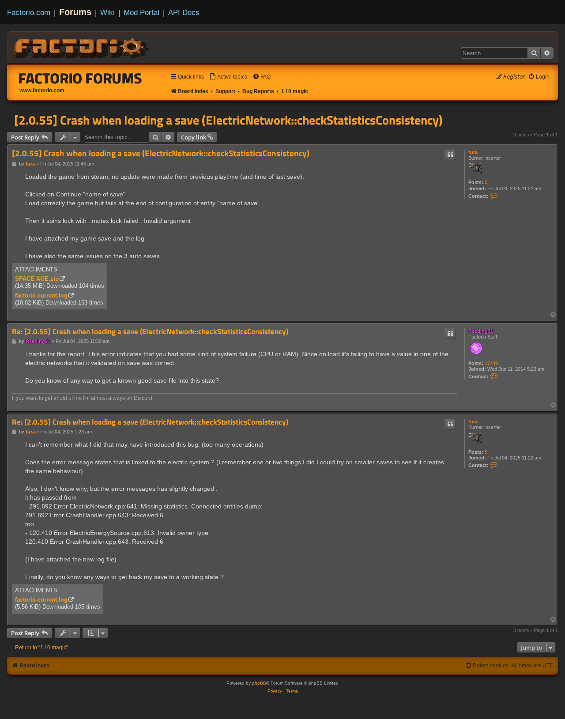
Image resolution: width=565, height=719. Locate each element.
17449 (491, 363)
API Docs (184, 12)
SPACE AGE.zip (37, 278)
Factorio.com (28, 12)
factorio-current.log (41, 295)
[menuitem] (228, 77)
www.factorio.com (41, 90)
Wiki (107, 12)
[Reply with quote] (450, 155)
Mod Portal (141, 12)
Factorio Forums (80, 78)
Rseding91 (480, 331)
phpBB (259, 683)
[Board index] (82, 47)
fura (473, 152)
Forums (75, 12)
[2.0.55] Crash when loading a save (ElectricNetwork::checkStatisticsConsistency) (228, 120)
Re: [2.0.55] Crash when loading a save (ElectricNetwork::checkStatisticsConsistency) (150, 331)
